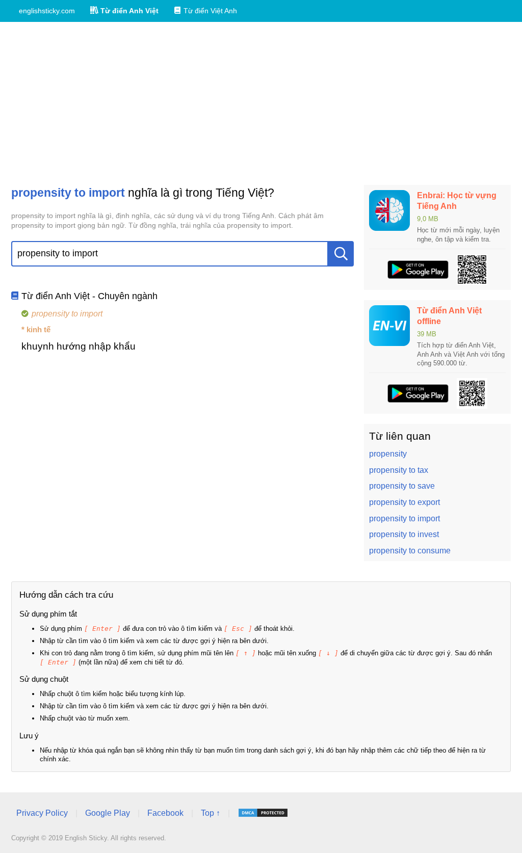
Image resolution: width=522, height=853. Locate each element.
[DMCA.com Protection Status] (263, 813)
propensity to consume (410, 550)
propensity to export (404, 502)
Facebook (165, 813)
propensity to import (404, 518)
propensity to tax (398, 470)
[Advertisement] (261, 103)
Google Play (107, 813)
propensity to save (402, 486)
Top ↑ (210, 813)
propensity (388, 453)
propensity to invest (404, 534)
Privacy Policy (42, 813)
